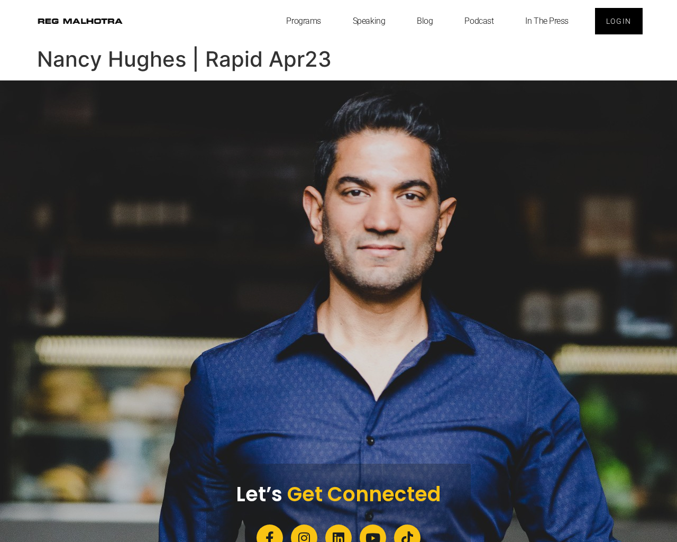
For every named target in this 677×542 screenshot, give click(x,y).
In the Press (547, 21)
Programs (303, 21)
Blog (425, 21)
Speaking (369, 21)
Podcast (478, 21)
